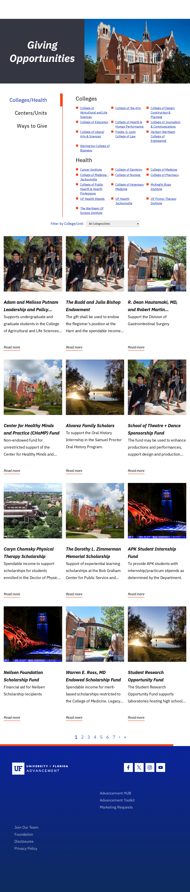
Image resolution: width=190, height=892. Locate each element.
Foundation (23, 834)
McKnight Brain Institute (161, 187)
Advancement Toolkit (117, 800)
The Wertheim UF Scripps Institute (92, 211)
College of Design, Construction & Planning (163, 112)
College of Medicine (164, 169)
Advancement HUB (115, 793)
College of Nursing (127, 175)
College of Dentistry (128, 169)
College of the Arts (128, 108)
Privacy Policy (25, 848)
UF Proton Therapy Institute (163, 201)
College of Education (94, 122)
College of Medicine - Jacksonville (94, 177)
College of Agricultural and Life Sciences (93, 112)
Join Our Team (26, 827)
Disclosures (24, 841)
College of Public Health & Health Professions (91, 189)
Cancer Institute (91, 169)
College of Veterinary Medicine (129, 187)
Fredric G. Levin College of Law (125, 134)
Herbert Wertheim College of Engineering (163, 136)
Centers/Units (31, 112)
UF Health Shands (92, 199)
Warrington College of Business (95, 148)
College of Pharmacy (165, 175)
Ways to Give (32, 125)
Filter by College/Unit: (67, 224)
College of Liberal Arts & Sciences (92, 134)
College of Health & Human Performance (129, 124)
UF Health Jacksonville (123, 201)
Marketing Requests (116, 807)
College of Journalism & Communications (165, 124)
